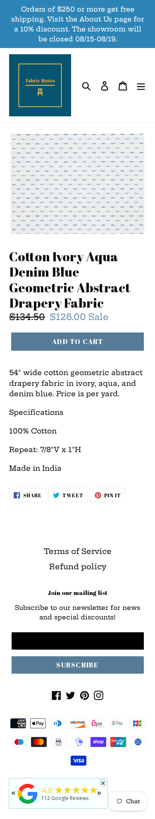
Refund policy (77, 566)
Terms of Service (78, 551)
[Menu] (141, 85)
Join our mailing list (77, 592)
